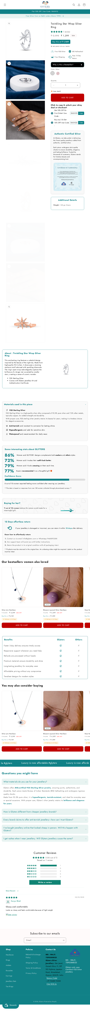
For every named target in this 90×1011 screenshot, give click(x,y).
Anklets (8, 965)
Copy (81, 113)
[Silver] (52, 73)
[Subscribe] (63, 940)
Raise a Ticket (52, 978)
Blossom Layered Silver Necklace (55, 610)
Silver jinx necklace (9, 610)
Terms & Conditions (33, 968)
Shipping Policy (32, 963)
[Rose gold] (58, 73)
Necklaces (10, 955)
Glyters (41, 1001)
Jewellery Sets (11, 981)
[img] (11, 897)
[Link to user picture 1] (11, 918)
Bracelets (9, 970)
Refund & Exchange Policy (33, 956)
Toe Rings (9, 986)
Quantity (53, 81)
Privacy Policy (31, 973)
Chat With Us (52, 984)
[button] (5, 4)
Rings (8, 960)
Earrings (9, 976)
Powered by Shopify (50, 1001)
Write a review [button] (45, 882)
